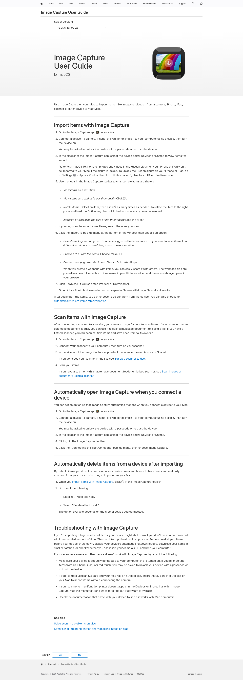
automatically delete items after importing (80, 301)
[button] (193, 3)
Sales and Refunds (125, 674)
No (79, 655)
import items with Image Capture (92, 481)
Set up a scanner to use (130, 358)
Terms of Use (108, 674)
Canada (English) (195, 674)
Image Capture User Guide (64, 12)
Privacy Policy (93, 674)
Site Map (140, 674)
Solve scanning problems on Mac (75, 623)
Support (52, 664)
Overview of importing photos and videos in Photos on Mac (91, 628)
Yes (60, 655)
